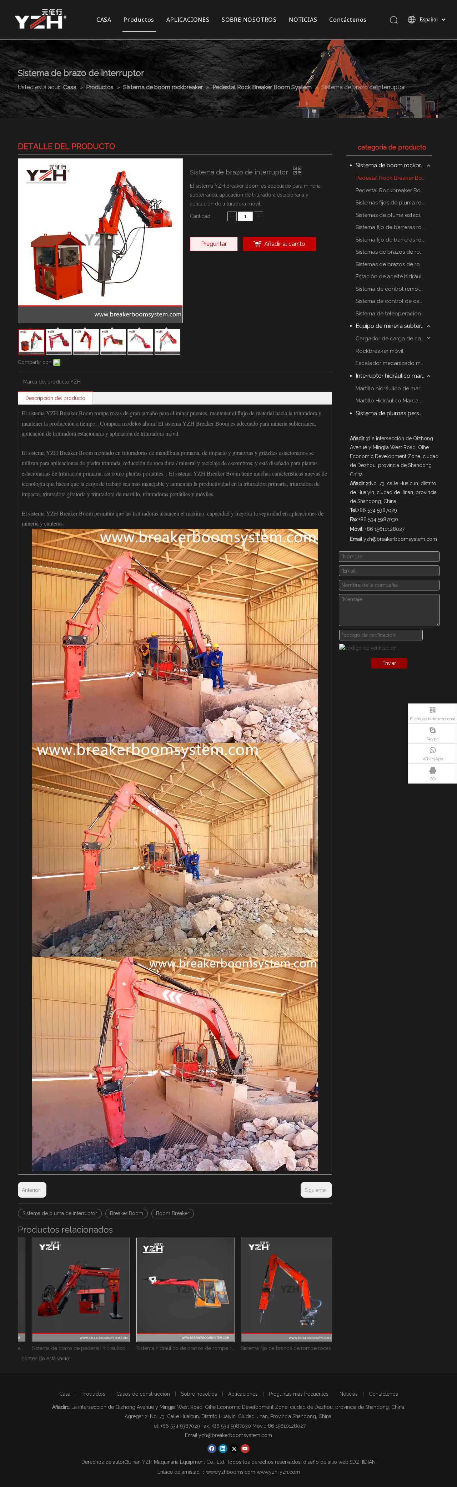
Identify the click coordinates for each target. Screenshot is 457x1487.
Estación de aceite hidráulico (393, 276)
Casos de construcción (143, 1394)
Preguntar (214, 243)
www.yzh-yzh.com (278, 1472)
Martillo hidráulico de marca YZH (394, 388)
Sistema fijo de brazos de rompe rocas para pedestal (279, 1348)
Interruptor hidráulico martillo (394, 375)
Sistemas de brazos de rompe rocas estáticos (394, 252)
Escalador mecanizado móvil (393, 363)
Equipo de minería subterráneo (394, 326)
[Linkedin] (223, 1448)
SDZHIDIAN (363, 1462)
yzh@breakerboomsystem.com (235, 1435)
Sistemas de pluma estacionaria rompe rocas (394, 215)
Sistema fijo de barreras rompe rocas (394, 227)
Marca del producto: (46, 382)
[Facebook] (211, 1448)
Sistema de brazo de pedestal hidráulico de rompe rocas (70, 1348)
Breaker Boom (126, 1213)
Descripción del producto (55, 398)
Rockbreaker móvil (379, 351)
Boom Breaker (172, 1213)
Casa (64, 1394)
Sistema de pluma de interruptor (59, 1213)
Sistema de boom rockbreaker (394, 165)
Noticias (349, 1394)
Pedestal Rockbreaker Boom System (394, 190)
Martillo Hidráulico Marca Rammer (394, 400)
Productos (139, 20)
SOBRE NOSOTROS (249, 20)
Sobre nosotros (199, 1394)
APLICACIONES (188, 20)
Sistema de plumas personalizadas (394, 413)
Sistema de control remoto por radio (394, 289)
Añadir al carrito (284, 243)
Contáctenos (348, 20)
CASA (103, 20)
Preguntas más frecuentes (298, 1394)
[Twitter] (234, 1448)
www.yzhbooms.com (230, 1472)
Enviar (389, 663)
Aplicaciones (243, 1394)
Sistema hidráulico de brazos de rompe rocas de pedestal (175, 1348)
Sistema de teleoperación (388, 313)
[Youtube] (245, 1448)
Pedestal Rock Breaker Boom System (394, 178)
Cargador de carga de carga (393, 338)
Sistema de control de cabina (393, 301)
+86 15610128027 (286, 1426)
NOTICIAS (303, 20)
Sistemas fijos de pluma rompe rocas (394, 202)
